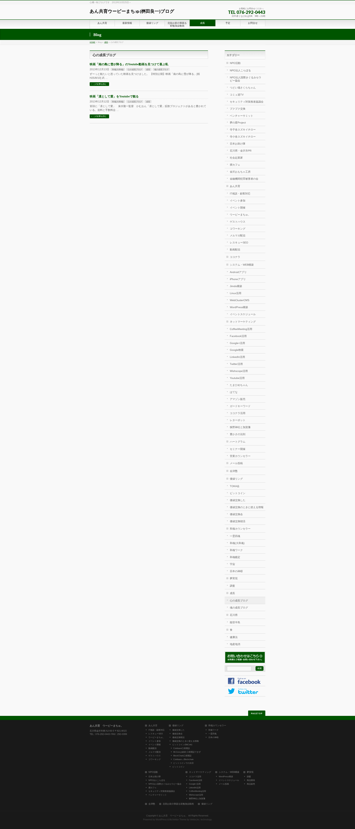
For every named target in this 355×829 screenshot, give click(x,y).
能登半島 (235, 622)
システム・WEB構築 (242, 264)
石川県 (234, 614)
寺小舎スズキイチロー (243, 136)
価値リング (236, 478)
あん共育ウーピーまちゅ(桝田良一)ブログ (132, 11)
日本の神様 (236, 571)
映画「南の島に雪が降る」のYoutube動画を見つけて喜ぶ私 (129, 64)
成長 (106, 42)
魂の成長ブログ (161, 69)
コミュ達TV (237, 94)
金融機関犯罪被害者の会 (244, 178)
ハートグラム (237, 441)
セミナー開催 (237, 448)
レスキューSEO (239, 242)
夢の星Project (238, 122)
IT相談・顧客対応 (240, 193)
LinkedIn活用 (237, 356)
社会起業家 (236, 157)
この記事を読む (99, 84)
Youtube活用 (237, 378)
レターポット (237, 420)
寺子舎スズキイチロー (243, 129)
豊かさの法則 (237, 434)
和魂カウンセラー (240, 528)
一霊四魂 (235, 536)
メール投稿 (236, 463)
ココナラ (235, 256)
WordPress (161, 819)
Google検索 (237, 349)
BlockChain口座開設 (182, 756)
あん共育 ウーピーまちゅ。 (173, 815)
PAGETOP (257, 713)
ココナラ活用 (237, 413)
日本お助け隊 (237, 143)
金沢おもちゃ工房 (240, 171)
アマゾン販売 (237, 399)
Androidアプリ (238, 272)
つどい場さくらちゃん (243, 87)
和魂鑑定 (235, 557)
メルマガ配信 (237, 235)
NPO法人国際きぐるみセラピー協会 (245, 79)
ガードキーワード (240, 406)
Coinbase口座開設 (181, 748)
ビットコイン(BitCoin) (182, 744)
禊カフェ (235, 164)
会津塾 (234, 470)
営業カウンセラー (240, 456)
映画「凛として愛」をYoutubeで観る (114, 96)
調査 (232, 585)
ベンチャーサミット (241, 115)
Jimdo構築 (236, 286)
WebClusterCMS (239, 300)
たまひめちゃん (239, 385)
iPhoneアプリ (238, 279)
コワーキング (237, 228)
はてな (234, 392)
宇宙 (232, 564)
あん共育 (235, 186)
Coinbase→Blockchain (183, 759)
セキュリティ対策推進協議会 (246, 101)
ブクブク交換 (237, 108)
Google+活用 (237, 343)
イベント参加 (237, 200)
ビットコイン (237, 493)
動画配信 (235, 249)
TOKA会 (234, 486)
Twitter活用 (236, 363)
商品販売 (251, 784)
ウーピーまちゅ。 (240, 214)
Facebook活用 (238, 336)
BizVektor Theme (177, 819)
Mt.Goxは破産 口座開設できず (187, 752)
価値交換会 (236, 514)
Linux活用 (235, 293)
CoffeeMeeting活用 (241, 329)
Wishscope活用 (239, 370)
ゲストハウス (237, 221)
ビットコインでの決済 (183, 763)
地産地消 (235, 644)
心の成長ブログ (135, 69)
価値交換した (237, 500)
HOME (92, 42)
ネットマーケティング (243, 321)
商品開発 (251, 780)
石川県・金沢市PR (240, 150)
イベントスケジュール (243, 314)
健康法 (234, 637)
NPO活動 (235, 63)
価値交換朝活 (237, 521)
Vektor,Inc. (195, 819)
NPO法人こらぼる (240, 70)
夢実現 (234, 578)
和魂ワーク (236, 550)
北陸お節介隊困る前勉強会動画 (178, 804)
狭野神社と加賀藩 (240, 427)
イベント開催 (237, 207)
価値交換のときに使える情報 (246, 507)
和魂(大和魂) (118, 69)
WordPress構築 (239, 307)
